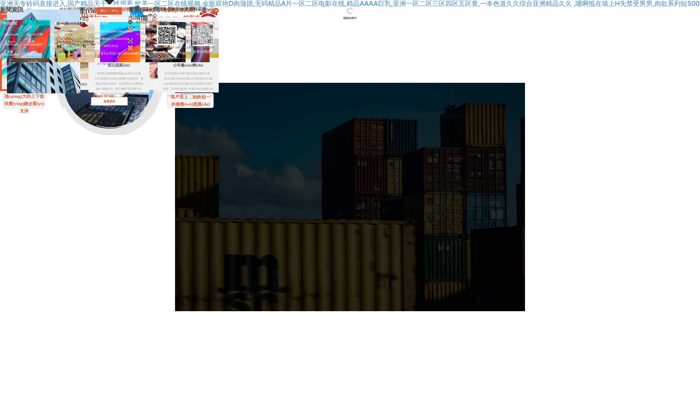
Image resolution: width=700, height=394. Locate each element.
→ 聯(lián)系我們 (55, 35)
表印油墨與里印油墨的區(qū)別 (155, 22)
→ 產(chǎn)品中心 (33, 45)
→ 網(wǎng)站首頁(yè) (10, 35)
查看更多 (109, 101)
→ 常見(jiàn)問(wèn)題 (33, 55)
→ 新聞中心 (55, 44)
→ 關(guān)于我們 (33, 35)
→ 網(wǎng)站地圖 (10, 45)
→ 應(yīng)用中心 (10, 55)
